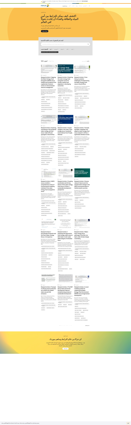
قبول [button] (128, 423)
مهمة (77, 5)
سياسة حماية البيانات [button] (35, 423)
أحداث (73, 5)
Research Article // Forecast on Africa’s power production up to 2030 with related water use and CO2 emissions (48, 290)
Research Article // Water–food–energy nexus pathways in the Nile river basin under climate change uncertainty (81, 235)
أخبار (69, 5)
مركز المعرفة (65, 5)
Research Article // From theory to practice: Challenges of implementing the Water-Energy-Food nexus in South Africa (81, 81)
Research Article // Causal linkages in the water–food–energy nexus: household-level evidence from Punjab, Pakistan (65, 131)
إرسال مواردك (44, 31)
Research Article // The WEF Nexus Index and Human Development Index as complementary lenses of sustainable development (65, 290)
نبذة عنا (80, 5)
